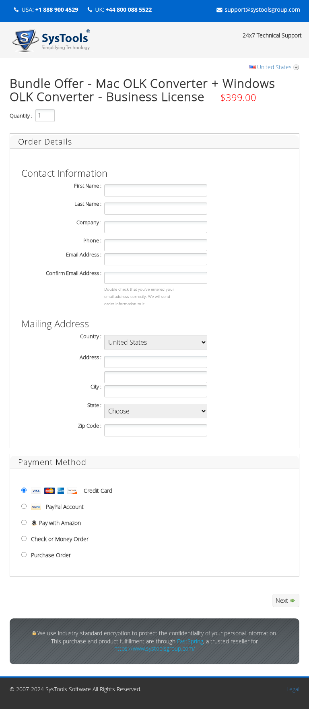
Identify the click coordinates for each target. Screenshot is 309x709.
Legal (292, 689)
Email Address (82, 254)
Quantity (20, 115)
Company (87, 222)
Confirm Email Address (72, 273)
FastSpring (190, 641)
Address (89, 357)
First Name (86, 185)
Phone (91, 240)
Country (89, 336)
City (95, 386)
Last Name (86, 204)
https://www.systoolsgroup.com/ (154, 648)
